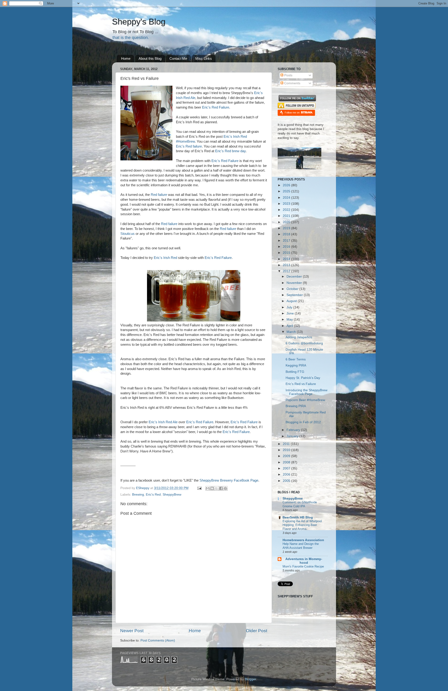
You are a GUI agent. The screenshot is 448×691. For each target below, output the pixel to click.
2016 (287, 246)
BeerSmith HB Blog (298, 517)
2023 (287, 203)
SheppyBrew (172, 494)
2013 (287, 265)
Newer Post (132, 630)
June (291, 313)
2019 (287, 228)
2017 (287, 240)
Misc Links (203, 58)
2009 (287, 456)
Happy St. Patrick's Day (303, 378)
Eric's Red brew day (230, 151)
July (290, 307)
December (295, 276)
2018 (287, 234)
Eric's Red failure (189, 146)
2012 (287, 271)
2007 (287, 468)
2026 (287, 185)
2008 (287, 462)
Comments (291, 83)
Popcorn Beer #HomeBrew (305, 400)
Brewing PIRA (296, 406)
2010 (287, 450)
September (295, 295)
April (290, 326)
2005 (287, 481)
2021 (287, 216)
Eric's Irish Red (165, 258)
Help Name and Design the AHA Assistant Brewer (301, 546)
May (290, 319)
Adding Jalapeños (299, 337)
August (292, 301)
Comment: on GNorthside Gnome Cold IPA (300, 504)
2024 (287, 197)
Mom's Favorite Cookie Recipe (303, 566)
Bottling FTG (295, 372)
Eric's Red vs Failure (301, 384)
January (293, 436)
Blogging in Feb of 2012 (303, 422)
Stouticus (127, 234)
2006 (287, 474)
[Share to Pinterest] (225, 488)
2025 (287, 191)
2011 (287, 444)
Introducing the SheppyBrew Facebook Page (306, 392)
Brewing (138, 494)
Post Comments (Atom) (157, 640)
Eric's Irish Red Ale (163, 422)
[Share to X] (216, 488)
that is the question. (130, 37)
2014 (287, 259)
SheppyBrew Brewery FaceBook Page (229, 480)
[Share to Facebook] (221, 488)
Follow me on (292, 112)
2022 (287, 210)
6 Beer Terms (296, 359)
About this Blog (150, 58)
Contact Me (178, 58)
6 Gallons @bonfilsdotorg (304, 343)
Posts (287, 75)
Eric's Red (153, 494)
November (295, 283)
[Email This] (207, 488)
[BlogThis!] (212, 488)
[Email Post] (199, 488)
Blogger (250, 679)
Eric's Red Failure (215, 107)
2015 (287, 252)
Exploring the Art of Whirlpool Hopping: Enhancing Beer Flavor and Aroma (302, 525)
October (293, 289)
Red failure (159, 195)
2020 (287, 222)
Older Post (256, 630)
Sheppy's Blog (138, 21)
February (294, 430)
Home (125, 58)
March (292, 332)
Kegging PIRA (296, 365)
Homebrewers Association (303, 540)
